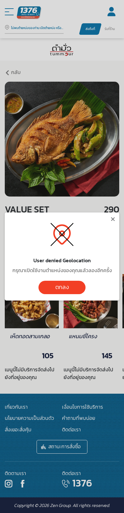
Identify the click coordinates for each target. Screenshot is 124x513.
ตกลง (62, 287)
